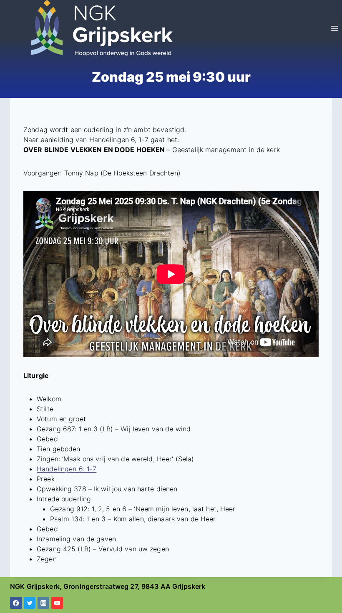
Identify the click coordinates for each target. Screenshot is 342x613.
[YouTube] (57, 603)
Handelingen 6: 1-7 (66, 469)
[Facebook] (16, 603)
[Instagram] (44, 603)
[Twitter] (30, 603)
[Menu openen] (334, 28)
